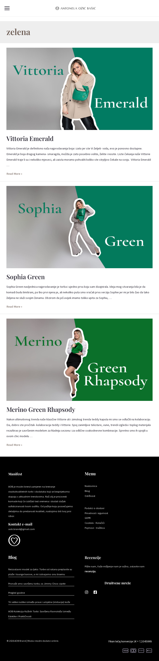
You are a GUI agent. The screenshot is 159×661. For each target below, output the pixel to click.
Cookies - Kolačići (95, 522)
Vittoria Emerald (30, 138)
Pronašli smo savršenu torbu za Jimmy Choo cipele (36, 583)
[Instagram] (86, 592)
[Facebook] (95, 592)
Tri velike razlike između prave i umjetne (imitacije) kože (39, 602)
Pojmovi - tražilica (95, 527)
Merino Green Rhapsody (40, 409)
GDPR (88, 517)
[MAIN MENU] (7, 8)
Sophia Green (25, 277)
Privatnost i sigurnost (96, 513)
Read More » (14, 174)
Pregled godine (16, 592)
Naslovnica (91, 486)
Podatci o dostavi (94, 508)
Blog (87, 490)
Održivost (90, 495)
